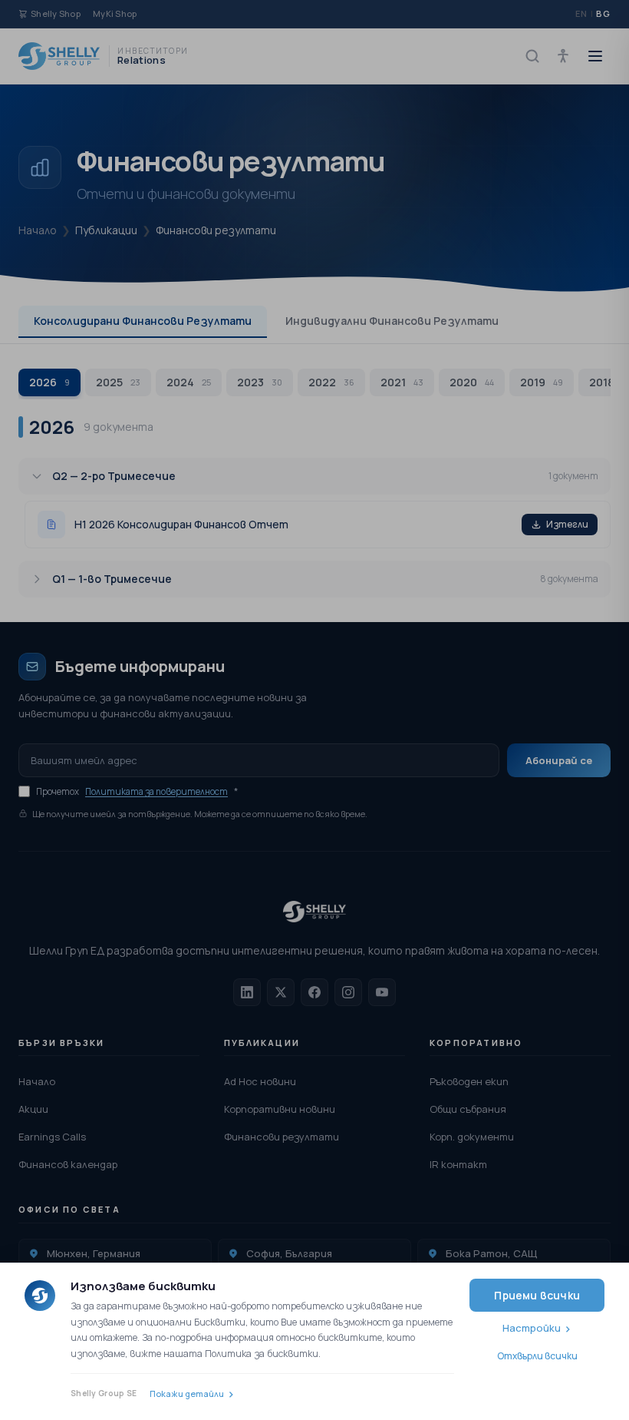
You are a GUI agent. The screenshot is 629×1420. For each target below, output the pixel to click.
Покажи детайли (187, 1393)
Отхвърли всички (537, 1355)
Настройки (531, 1328)
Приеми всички (537, 1295)
